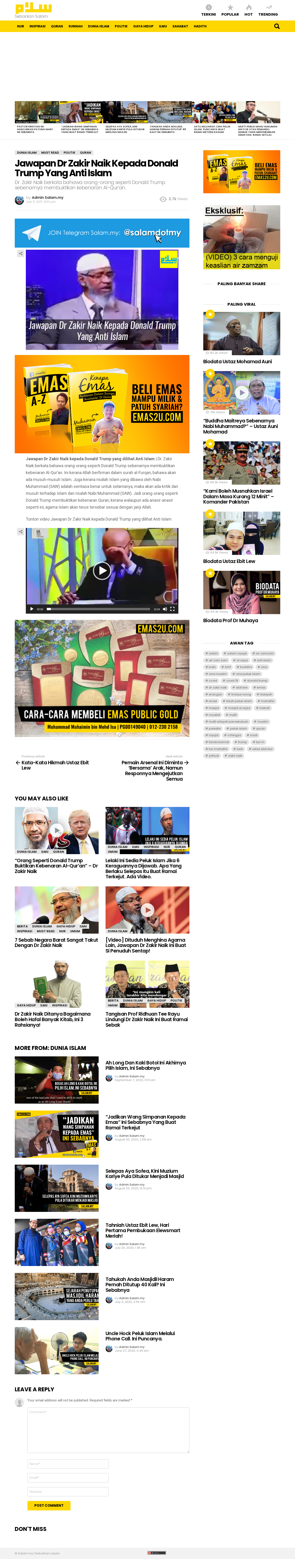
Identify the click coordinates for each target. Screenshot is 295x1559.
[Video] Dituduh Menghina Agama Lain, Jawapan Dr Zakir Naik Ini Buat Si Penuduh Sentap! (146, 945)
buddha (246, 667)
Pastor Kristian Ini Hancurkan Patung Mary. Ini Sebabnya (35, 129)
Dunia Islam (98, 26)
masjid (214, 708)
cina (264, 667)
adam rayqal (237, 653)
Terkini (208, 14)
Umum (113, 852)
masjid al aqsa (239, 708)
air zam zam (218, 660)
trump (242, 742)
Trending (268, 14)
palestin (215, 728)
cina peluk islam (248, 674)
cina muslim (218, 674)
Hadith (200, 26)
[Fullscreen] (172, 609)
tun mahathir (218, 749)
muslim (262, 721)
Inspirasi (37, 26)
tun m (260, 742)
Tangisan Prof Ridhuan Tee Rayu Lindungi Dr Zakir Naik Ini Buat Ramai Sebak (147, 1019)
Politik (121, 26)
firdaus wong (241, 694)
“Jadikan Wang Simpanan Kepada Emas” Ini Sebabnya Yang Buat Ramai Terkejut (79, 129)
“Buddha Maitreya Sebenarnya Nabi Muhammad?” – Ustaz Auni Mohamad (240, 426)
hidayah (266, 694)
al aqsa (242, 660)
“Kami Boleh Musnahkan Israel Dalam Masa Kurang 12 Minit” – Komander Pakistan (238, 496)
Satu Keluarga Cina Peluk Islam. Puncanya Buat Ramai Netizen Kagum (212, 129)
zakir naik (235, 755)
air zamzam (265, 653)
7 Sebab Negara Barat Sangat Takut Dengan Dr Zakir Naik (56, 943)
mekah (264, 708)
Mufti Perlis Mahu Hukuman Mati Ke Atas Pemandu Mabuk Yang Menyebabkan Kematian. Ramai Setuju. (257, 131)
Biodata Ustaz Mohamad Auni (237, 361)
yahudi (214, 755)
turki (240, 749)
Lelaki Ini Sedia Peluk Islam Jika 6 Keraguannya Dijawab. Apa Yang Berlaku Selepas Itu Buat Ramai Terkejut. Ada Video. (144, 868)
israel (213, 701)
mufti (233, 715)
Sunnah (75, 26)
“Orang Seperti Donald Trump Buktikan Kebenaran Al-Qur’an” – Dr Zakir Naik (56, 866)
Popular (230, 14)
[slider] (98, 609)
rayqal (213, 735)
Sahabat (180, 26)
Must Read (46, 931)
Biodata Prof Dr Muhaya (230, 620)
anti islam (264, 660)
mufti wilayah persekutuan (228, 721)
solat (253, 735)
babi (212, 667)
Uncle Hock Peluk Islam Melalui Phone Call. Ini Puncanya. (140, 1336)
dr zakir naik (218, 687)
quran (260, 728)
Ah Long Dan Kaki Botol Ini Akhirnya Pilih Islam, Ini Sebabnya (146, 1065)
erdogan (215, 694)
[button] (102, 571)
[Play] (32, 609)
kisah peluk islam (239, 701)
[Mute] (165, 609)
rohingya (234, 735)
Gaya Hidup (143, 26)
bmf (228, 667)
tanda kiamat (219, 742)
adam (213, 653)
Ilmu (163, 26)
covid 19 (232, 680)
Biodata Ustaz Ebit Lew (229, 561)
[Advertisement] (147, 66)
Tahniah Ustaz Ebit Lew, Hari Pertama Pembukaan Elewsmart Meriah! (143, 1230)
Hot (249, 14)
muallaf (214, 715)
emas (261, 687)
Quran (57, 26)
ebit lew (242, 687)
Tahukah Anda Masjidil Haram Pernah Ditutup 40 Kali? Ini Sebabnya (168, 129)
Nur (20, 26)
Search (276, 26)
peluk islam (238, 728)
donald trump (257, 680)
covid (213, 680)
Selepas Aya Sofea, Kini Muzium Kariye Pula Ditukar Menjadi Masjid (125, 129)
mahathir (267, 701)
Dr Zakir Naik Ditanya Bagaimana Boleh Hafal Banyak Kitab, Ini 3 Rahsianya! (53, 1019)
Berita (22, 926)
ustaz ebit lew (262, 749)
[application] (102, 571)
